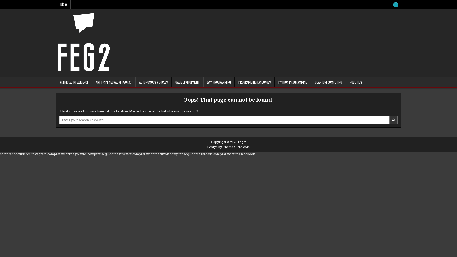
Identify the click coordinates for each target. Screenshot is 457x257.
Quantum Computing (328, 82)
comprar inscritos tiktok (150, 154)
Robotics (356, 82)
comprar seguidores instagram (23, 154)
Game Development (187, 82)
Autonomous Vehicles (153, 82)
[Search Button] (395, 4)
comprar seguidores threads (191, 154)
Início (63, 4)
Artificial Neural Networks (114, 82)
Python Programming (292, 82)
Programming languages (254, 82)
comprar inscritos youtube (67, 154)
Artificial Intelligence (74, 82)
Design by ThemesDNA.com (228, 147)
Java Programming (219, 82)
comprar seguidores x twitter (110, 154)
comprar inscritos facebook (234, 154)
